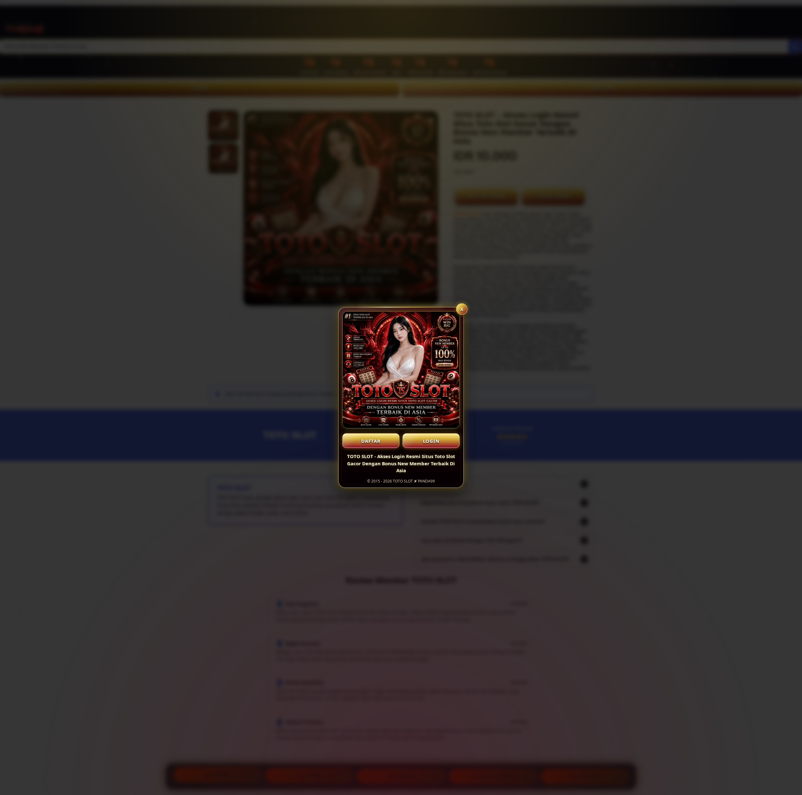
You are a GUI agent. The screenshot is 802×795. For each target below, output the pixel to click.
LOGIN (431, 441)
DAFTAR (371, 441)
